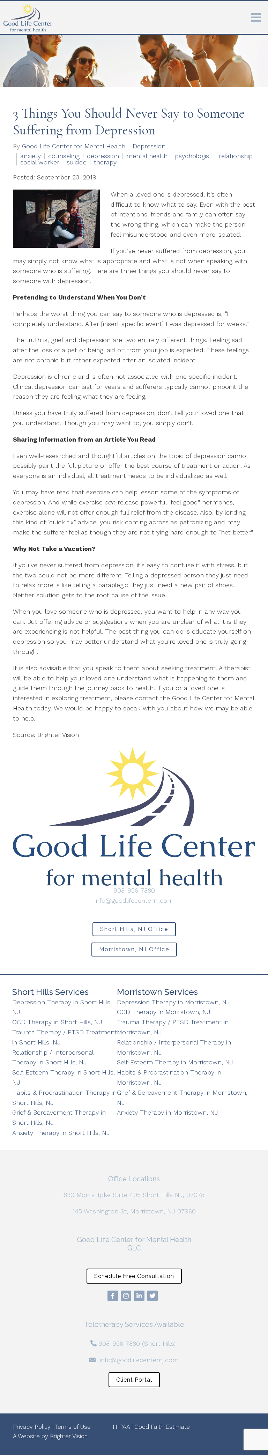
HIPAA (121, 1426)
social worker (39, 162)
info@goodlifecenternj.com (134, 900)
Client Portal (134, 1379)
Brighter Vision (69, 1436)
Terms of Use (73, 1426)
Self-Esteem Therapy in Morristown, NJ (175, 1062)
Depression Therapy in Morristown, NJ (173, 1002)
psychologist (193, 156)
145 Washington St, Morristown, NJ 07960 (134, 1211)
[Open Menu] (256, 17)
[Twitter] (152, 1296)
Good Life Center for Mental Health (73, 146)
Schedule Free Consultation (134, 1276)
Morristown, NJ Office (134, 949)
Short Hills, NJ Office (134, 929)
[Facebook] (112, 1296)
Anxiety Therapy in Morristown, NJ (167, 1112)
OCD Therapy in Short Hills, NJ (57, 1022)
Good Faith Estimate (162, 1426)
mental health (147, 156)
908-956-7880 (134, 890)
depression (103, 156)
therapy (105, 162)
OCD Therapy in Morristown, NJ (163, 1011)
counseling (64, 156)
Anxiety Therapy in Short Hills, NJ (61, 1132)
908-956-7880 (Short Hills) (137, 1343)
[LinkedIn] (139, 1296)
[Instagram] (126, 1296)
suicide (77, 162)
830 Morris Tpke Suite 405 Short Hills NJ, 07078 (134, 1194)
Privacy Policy (32, 1426)
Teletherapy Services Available (134, 1324)
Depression (149, 146)
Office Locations (134, 1179)
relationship (236, 156)
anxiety (30, 156)
